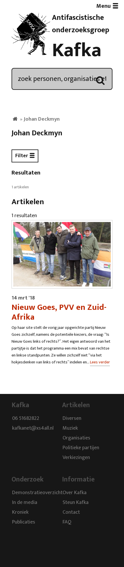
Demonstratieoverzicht (37, 492)
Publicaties (23, 522)
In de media (24, 502)
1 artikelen (20, 187)
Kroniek (20, 512)
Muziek (70, 428)
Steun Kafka (76, 502)
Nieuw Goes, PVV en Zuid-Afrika (59, 312)
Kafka (77, 50)
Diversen (72, 418)
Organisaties (76, 438)
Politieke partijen (81, 448)
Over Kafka (75, 492)
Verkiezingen (76, 458)
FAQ (67, 522)
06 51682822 (25, 418)
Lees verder (100, 362)
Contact (71, 512)
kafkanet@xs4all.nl (33, 428)
